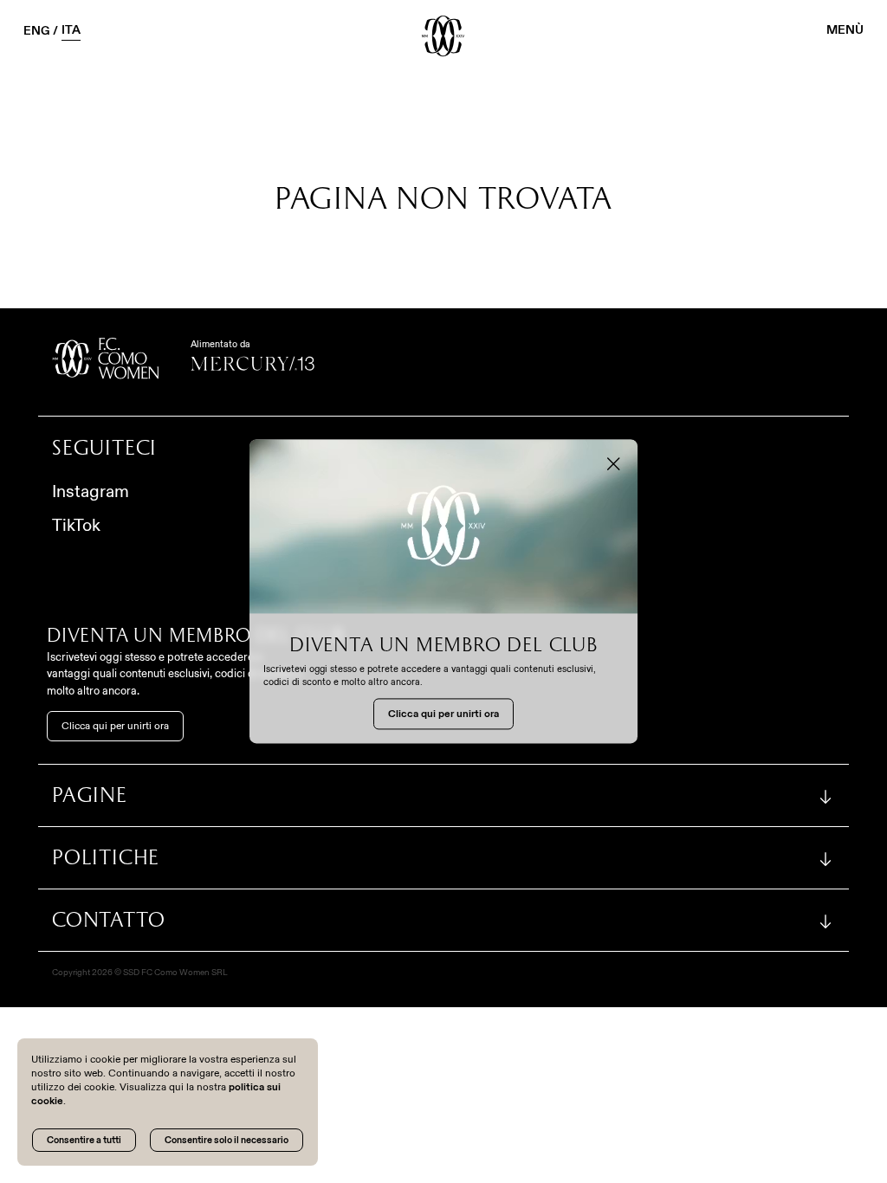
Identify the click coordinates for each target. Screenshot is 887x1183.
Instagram (90, 491)
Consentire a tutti (84, 1140)
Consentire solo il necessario (226, 1140)
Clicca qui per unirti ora (115, 726)
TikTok (76, 525)
